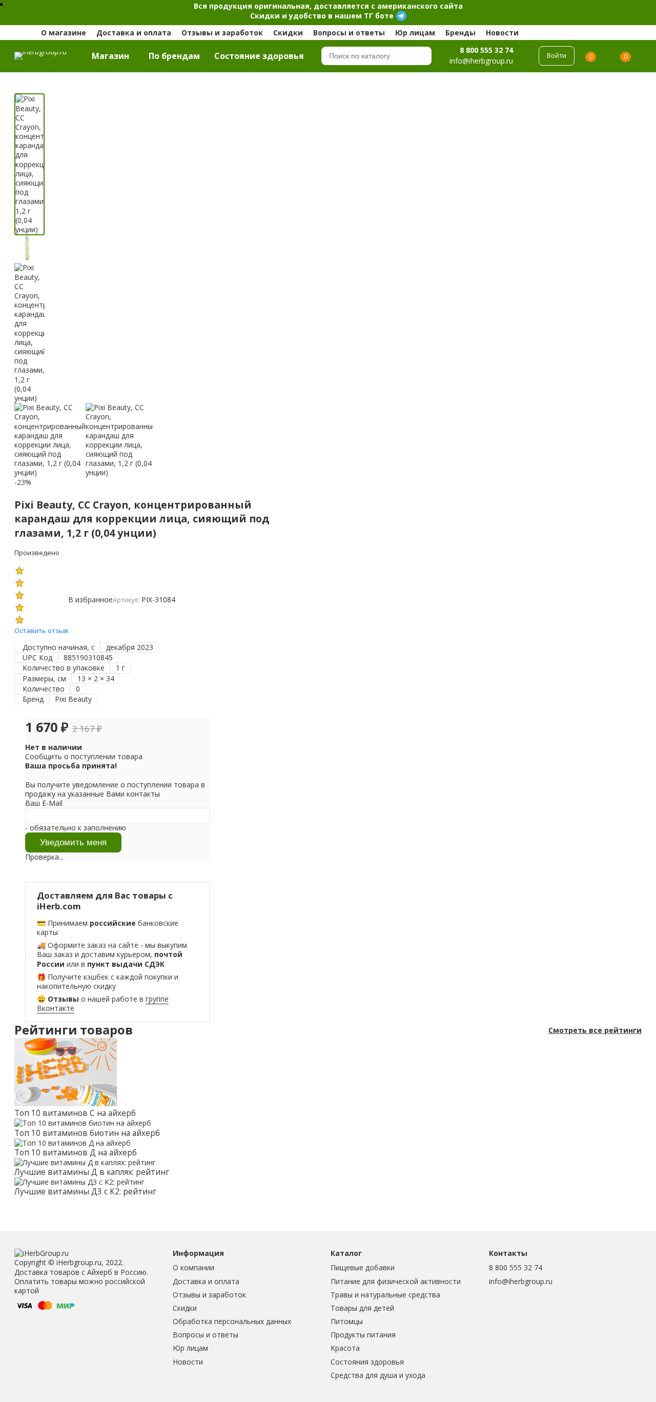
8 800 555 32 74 (486, 49)
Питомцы (347, 1321)
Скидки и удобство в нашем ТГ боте (322, 16)
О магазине (63, 32)
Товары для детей (362, 1308)
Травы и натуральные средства (385, 1294)
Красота (345, 1348)
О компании (193, 1267)
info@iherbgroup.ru (520, 1281)
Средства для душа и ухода (378, 1375)
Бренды (460, 32)
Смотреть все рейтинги (595, 1030)
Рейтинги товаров (73, 1030)
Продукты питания (363, 1334)
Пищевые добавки (363, 1267)
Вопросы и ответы (349, 32)
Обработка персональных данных (232, 1321)
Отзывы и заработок (222, 32)
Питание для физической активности (396, 1281)
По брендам (174, 56)
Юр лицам (415, 32)
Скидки (288, 32)
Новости (502, 32)
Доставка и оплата (133, 32)
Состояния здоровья (367, 1362)
